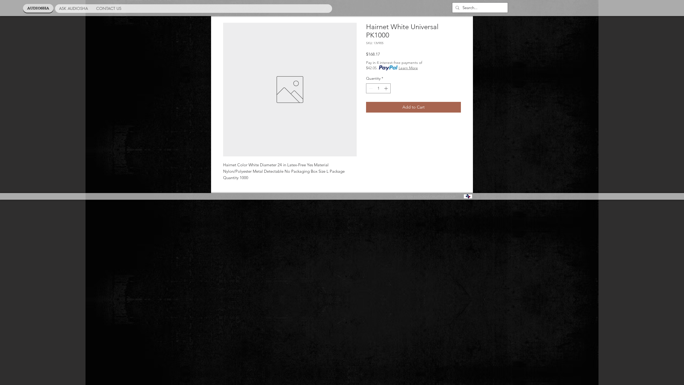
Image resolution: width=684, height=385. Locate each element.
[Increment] (386, 88)
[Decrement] (370, 88)
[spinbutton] (378, 88)
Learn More (408, 68)
